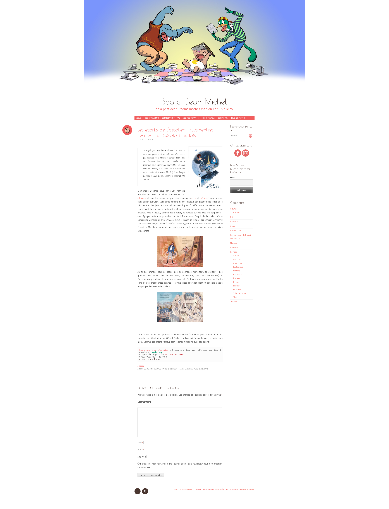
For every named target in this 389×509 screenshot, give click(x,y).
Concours (234, 221)
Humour (236, 282)
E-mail (141, 449)
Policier (236, 285)
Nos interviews (208, 118)
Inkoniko (218, 489)
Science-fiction (239, 293)
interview (142, 198)
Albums (141, 366)
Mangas (233, 243)
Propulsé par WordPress (184, 489)
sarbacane (203, 369)
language (189, 369)
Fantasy (236, 270)
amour (140, 369)
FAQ (178, 118)
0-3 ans (236, 212)
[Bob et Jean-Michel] (194, 50)
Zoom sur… (223, 118)
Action (236, 255)
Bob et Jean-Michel (194, 101)
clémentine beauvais (152, 369)
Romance (237, 289)
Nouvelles (234, 247)
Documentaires (236, 230)
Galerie (127, 130)
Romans (233, 252)
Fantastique (238, 267)
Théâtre (233, 301)
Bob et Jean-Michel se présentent (160, 118)
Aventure (237, 259)
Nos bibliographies (191, 118)
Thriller (236, 297)
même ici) (204, 198)
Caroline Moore (247, 489)
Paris (196, 369)
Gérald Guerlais (177, 369)
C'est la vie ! (238, 263)
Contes (233, 226)
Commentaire (144, 403)
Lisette (150, 140)
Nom (140, 442)
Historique (237, 274)
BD (231, 217)
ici (192, 198)
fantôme (165, 369)
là (195, 198)
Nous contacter (238, 118)
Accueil (139, 118)
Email (232, 177)
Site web (142, 456)
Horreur (236, 278)
